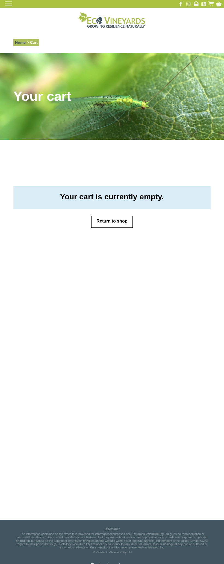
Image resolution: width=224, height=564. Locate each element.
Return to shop (112, 221)
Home (20, 42)
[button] (218, 4)
